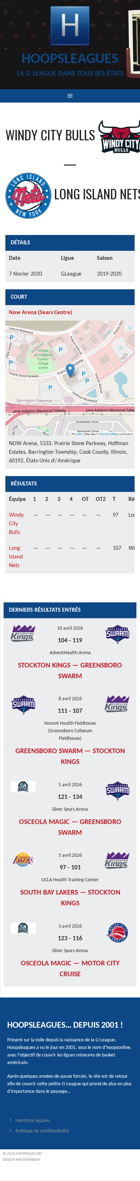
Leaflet (78, 434)
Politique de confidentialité (42, 1131)
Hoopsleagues (70, 59)
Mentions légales (32, 1120)
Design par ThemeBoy (21, 1160)
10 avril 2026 (70, 628)
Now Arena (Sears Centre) (40, 313)
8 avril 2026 (70, 699)
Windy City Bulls (16, 523)
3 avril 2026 (70, 926)
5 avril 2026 (70, 785)
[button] (70, 370)
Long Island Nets (16, 557)
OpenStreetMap (108, 434)
